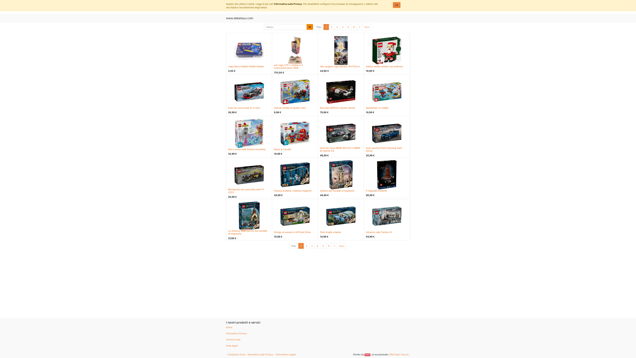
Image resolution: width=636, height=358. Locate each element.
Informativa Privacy (236, 333)
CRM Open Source (399, 354)
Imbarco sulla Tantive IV (379, 232)
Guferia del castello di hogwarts (337, 190)
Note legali (232, 345)
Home (229, 327)
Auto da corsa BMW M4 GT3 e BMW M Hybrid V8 (340, 149)
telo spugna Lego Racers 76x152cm (340, 66)
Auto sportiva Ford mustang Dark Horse (384, 149)
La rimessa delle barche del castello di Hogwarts (247, 232)
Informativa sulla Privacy (288, 3)
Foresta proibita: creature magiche (292, 190)
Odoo (367, 355)
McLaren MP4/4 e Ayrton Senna (337, 107)
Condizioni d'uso (236, 354)
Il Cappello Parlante (376, 190)
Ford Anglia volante (330, 232)
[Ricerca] (310, 27)
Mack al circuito (282, 149)
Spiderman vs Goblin (377, 107)
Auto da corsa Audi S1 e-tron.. (244, 107)
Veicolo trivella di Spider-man (290, 107)
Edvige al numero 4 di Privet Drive (292, 232)
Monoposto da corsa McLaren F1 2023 (246, 191)
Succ (367, 27)
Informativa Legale (286, 354)
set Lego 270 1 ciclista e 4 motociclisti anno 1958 (288, 66)
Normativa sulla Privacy (260, 354)
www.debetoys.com (239, 18)
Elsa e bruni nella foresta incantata (246, 149)
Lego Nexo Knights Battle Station (246, 66)
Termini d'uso (233, 339)
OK (396, 5)
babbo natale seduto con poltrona (384, 66)
